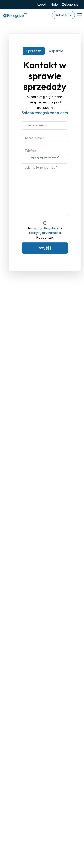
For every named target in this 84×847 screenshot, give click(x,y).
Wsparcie (55, 50)
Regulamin (52, 228)
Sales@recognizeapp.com (45, 112)
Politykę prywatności (45, 232)
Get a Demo (63, 15)
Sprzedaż (33, 50)
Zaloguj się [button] (70, 4)
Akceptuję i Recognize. (45, 233)
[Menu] (79, 15)
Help (54, 4)
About (41, 4)
